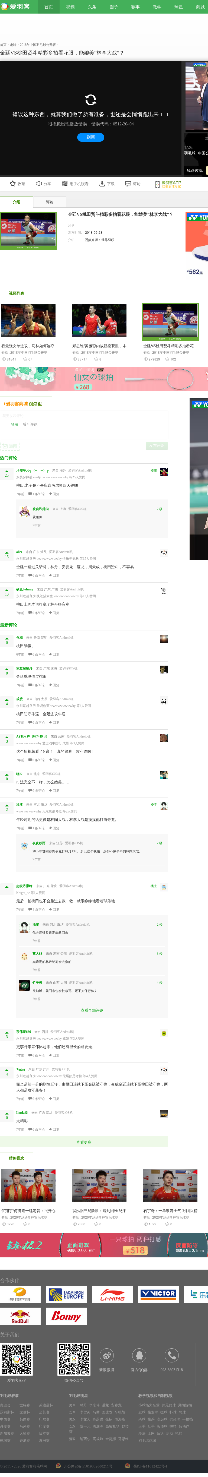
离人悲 (37, 954)
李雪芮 (85, 1412)
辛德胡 (120, 1412)
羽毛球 (190, 153)
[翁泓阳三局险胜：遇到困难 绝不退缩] (99, 1187)
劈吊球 (175, 1419)
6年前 (20, 654)
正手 (141, 1426)
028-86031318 (172, 1370)
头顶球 (162, 1426)
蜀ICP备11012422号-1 (150, 1466)
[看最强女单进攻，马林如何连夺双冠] (28, 322)
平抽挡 (187, 1419)
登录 (14, 424)
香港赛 (25, 1440)
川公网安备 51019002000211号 (88, 1466)
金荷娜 (110, 1439)
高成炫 (98, 1439)
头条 (92, 7)
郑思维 (123, 1439)
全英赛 (44, 1412)
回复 (55, 494)
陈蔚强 (98, 1419)
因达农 (107, 1412)
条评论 (39, 494)
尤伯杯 (25, 1412)
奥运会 (5, 1405)
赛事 (135, 7)
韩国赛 (25, 1419)
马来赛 (25, 1426)
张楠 (108, 1419)
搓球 (163, 1412)
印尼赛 (44, 1419)
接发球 (153, 1412)
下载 (111, 184)
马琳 (96, 1412)
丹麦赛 (5, 1426)
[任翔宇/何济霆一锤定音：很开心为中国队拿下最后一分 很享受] (28, 1187)
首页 (48, 7)
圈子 (113, 7)
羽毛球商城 (147, 1440)
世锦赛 (25, 1405)
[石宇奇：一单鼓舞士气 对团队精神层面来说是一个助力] (170, 1187)
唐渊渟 (98, 1426)
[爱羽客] (16, 7)
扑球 (173, 1412)
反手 (151, 1426)
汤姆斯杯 (7, 1412)
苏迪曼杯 (46, 1405)
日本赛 (44, 1433)
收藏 (21, 184)
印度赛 (44, 1426)
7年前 (20, 494)
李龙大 (85, 1419)
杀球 (141, 1419)
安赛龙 (116, 1405)
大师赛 (25, 1433)
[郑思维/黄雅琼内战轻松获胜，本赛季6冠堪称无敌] (99, 322)
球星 (178, 7)
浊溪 (35, 924)
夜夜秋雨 (39, 843)
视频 (70, 7)
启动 (169, 1433)
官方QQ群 (139, 1370)
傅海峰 (120, 1419)
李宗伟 (94, 1405)
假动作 (184, 1426)
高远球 (162, 1419)
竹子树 (37, 983)
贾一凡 (85, 1426)
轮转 (178, 1433)
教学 (157, 7)
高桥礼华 (112, 1426)
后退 (160, 1433)
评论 (137, 184)
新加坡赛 (7, 1433)
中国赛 (5, 1419)
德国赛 (5, 1440)
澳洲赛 (44, 1440)
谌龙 (105, 1405)
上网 (151, 1433)
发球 (141, 1412)
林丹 (83, 1405)
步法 (141, 1433)
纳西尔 (85, 1439)
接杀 (151, 1419)
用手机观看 (79, 184)
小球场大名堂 (149, 1405)
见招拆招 (185, 1405)
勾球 (182, 1412)
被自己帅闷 (40, 509)
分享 (47, 184)
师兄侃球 (169, 1405)
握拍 (173, 1426)
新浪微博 (106, 1370)
